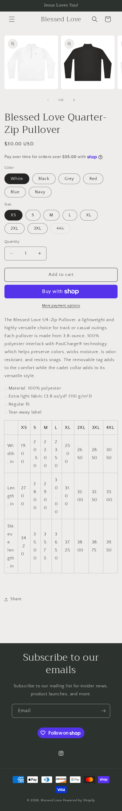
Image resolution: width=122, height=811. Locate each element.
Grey (69, 178)
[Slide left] (47, 100)
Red (93, 178)
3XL (37, 228)
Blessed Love (51, 800)
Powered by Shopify (79, 800)
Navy (40, 192)
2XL (14, 228)
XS (13, 215)
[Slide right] (74, 100)
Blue (15, 192)
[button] (11, 19)
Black (43, 178)
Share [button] (16, 599)
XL (89, 215)
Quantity (12, 241)
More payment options (61, 306)
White (17, 178)
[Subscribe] (103, 711)
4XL (63, 230)
